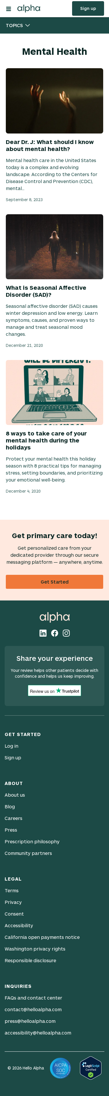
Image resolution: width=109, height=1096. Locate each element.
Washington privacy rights (35, 948)
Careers (13, 818)
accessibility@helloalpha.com (38, 1032)
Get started (55, 581)
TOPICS (14, 25)
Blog (10, 806)
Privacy (13, 902)
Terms (12, 890)
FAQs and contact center (33, 997)
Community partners (28, 853)
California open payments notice (42, 937)
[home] (30, 7)
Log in (11, 746)
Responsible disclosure (30, 960)
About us (15, 795)
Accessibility (19, 925)
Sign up (88, 8)
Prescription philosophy (32, 841)
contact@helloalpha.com (33, 1009)
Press (11, 829)
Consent (14, 913)
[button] (8, 8)
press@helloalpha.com (30, 1021)
